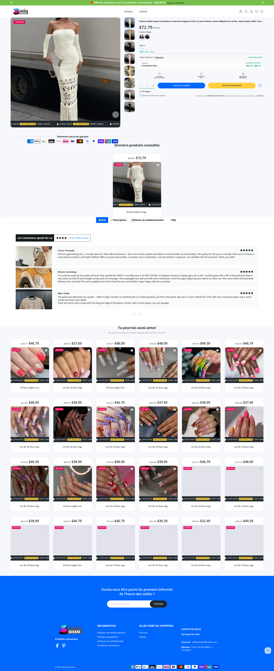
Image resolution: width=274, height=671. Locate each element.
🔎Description (118, 220)
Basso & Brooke (68, 667)
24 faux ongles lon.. (115, 387)
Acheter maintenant (232, 85)
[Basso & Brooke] (21, 11)
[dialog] (246, 11)
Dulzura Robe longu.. (137, 211)
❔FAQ (172, 220)
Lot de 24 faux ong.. (73, 387)
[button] (11, 3)
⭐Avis (102, 220)
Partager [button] (146, 91)
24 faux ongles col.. (72, 506)
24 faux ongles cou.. (30, 387)
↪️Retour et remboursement (147, 220)
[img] (62, 237)
